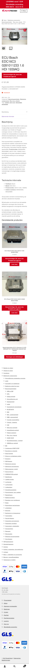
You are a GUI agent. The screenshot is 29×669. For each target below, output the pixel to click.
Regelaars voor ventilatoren (12, 500)
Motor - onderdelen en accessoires (12, 554)
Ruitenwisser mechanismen (12, 505)
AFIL (8, 394)
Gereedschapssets (8, 544)
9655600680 (5, 104)
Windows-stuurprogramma (12, 536)
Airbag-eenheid (11, 396)
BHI (6, 446)
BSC (8, 412)
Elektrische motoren (10, 464)
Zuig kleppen (8, 539)
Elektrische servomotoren (12, 466)
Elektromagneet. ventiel (11, 469)
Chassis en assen (8, 370)
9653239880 (19, 102)
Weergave (7, 531)
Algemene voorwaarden (10, 606)
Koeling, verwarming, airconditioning (13, 549)
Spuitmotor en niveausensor (12, 513)
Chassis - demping (12, 422)
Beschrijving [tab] (5, 112)
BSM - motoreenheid (12, 417)
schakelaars (8, 508)
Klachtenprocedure (9, 618)
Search (14, 666)
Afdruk (5, 603)
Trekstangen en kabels (9, 560)
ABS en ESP (10, 391)
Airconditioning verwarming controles (15, 378)
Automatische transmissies (14, 407)
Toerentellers (8, 516)
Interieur (5, 547)
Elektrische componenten (14, 20)
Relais (7, 503)
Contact (6, 612)
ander (6, 381)
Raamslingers (8, 495)
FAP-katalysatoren (8, 541)
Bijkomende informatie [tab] (8, 116)
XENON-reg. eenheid (12, 443)
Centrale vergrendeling (13, 420)
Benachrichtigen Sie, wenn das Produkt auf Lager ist (12, 75)
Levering (6, 621)
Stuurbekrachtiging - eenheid (15, 440)
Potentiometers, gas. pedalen (13, 492)
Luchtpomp (8, 482)
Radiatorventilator (10, 497)
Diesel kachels (9, 453)
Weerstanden (8, 534)
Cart (22, 665)
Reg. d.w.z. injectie (17, 22)
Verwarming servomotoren (12, 521)
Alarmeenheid (10, 401)
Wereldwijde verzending (10, 627)
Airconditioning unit (12, 399)
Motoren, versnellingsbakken (11, 557)
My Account (5, 666)
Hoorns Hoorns (9, 471)
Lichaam (5, 552)
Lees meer (14, 264)
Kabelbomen (8, 477)
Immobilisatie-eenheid (13, 430)
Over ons (6, 624)
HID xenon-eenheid (12, 427)
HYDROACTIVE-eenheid (11, 474)
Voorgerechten (9, 528)
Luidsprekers (8, 487)
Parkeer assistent (11, 433)
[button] (25, 30)
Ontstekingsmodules (10, 490)
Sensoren (7, 510)
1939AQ (7, 102)
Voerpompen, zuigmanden (12, 526)
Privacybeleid (7, 600)
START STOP (10, 438)
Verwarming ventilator (11, 523)
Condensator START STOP (12, 448)
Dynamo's (7, 458)
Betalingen (7, 609)
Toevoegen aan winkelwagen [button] (14, 357)
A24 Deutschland (8, 658)
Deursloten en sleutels (11, 451)
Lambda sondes (9, 479)
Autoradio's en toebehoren (12, 383)
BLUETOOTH (10, 409)
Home (5, 20)
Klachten (6, 615)
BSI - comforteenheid (12, 414)
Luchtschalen (9, 484)
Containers (6, 373)
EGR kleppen (8, 461)
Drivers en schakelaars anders (13, 456)
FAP (8, 425)
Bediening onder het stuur (12, 386)
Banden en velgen (8, 368)
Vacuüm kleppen (9, 518)
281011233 (12, 102)
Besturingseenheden (7, 22)
